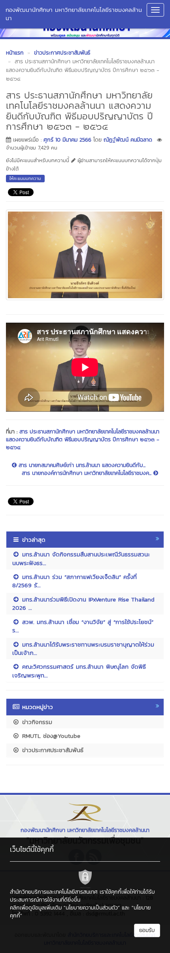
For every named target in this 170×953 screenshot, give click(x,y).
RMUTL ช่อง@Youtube (50, 735)
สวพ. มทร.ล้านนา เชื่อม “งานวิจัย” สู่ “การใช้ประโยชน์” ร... (82, 626)
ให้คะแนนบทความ (25, 178)
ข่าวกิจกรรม (36, 721)
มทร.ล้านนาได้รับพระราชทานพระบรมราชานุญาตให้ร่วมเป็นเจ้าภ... (83, 648)
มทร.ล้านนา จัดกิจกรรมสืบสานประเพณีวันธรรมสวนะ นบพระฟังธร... (81, 558)
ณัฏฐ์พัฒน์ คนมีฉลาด (128, 140)
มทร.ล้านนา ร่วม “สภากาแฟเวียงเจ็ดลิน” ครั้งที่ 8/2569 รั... (74, 581)
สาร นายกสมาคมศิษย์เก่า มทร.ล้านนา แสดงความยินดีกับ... (81, 465)
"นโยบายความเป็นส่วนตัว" (92, 908)
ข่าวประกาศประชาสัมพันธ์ (51, 749)
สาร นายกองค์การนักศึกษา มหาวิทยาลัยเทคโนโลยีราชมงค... (87, 473)
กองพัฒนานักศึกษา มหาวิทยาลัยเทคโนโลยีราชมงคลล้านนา (74, 14)
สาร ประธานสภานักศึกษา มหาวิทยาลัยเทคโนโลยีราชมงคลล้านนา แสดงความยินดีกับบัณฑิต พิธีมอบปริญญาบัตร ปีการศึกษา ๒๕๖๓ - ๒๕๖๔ (82, 439)
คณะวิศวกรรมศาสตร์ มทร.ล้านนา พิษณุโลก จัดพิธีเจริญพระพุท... (79, 670)
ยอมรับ (147, 930)
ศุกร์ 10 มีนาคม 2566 (67, 140)
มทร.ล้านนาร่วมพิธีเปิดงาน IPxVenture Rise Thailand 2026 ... (83, 603)
